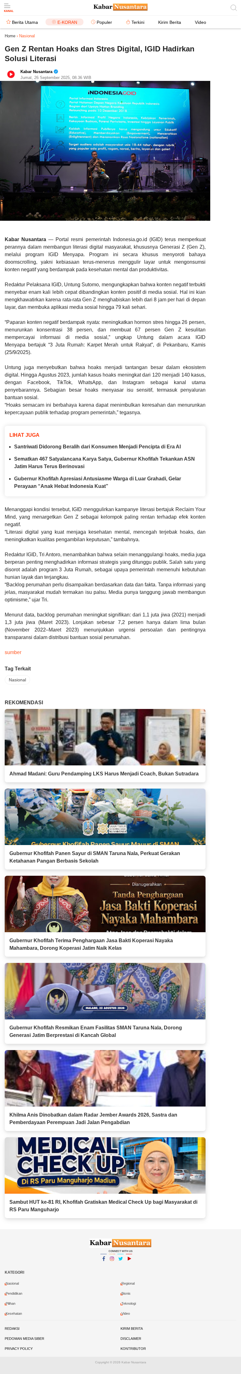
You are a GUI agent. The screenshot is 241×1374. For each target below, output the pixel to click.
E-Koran (67, 22)
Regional (128, 1283)
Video (200, 22)
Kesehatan (14, 1313)
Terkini (137, 22)
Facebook (103, 1267)
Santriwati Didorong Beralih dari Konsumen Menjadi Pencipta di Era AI (97, 446)
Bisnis (126, 1293)
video (125, 1313)
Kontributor (133, 1348)
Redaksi (12, 1328)
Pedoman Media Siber (24, 1338)
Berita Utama (25, 22)
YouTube (129, 1267)
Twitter (120, 1267)
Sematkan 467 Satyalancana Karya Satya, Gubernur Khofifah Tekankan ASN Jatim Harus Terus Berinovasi (104, 462)
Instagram (112, 1267)
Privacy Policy (19, 1348)
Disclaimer (130, 1338)
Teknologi (128, 1303)
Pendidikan (14, 1293)
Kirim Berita (169, 22)
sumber (13, 652)
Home (10, 36)
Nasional (17, 679)
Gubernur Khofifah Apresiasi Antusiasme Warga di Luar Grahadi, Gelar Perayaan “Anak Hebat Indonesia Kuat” (97, 482)
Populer (104, 22)
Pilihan (10, 1303)
